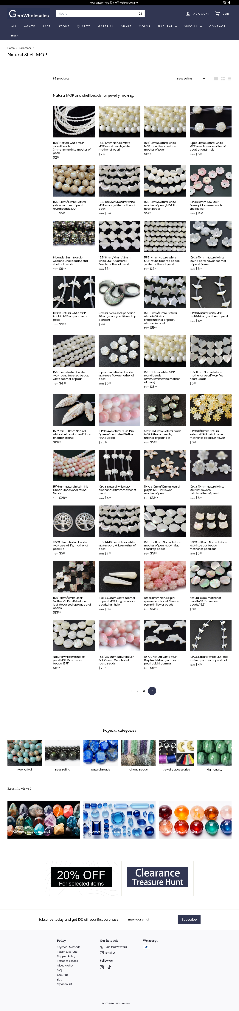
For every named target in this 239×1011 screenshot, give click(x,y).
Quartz (83, 26)
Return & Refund (67, 952)
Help (15, 35)
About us (62, 975)
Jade (47, 26)
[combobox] (100, 13)
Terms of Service (67, 961)
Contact (217, 26)
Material (106, 26)
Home (11, 48)
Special (191, 26)
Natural (166, 26)
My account (64, 984)
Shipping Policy (66, 956)
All (14, 26)
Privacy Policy (65, 965)
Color (145, 26)
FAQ (59, 970)
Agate (29, 26)
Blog (59, 979)
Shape (126, 26)
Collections (25, 48)
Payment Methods (68, 947)
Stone (63, 26)
